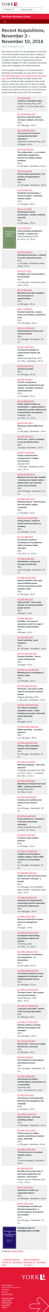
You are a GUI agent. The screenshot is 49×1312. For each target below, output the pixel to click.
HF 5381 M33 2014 (25, 599)
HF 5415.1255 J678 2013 (27, 705)
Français (7, 9)
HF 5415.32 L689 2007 (26, 816)
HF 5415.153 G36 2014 (26, 797)
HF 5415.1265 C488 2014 (28, 727)
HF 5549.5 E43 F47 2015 (27, 933)
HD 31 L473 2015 (24, 209)
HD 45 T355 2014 (24, 290)
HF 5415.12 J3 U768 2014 (28, 670)
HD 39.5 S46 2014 (24, 252)
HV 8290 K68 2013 (25, 1168)
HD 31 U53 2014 (24, 228)
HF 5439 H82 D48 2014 (27, 873)
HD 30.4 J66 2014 (24, 171)
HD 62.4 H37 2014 (25, 423)
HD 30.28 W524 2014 (26, 130)
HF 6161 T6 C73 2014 (26, 1130)
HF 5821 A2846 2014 (26, 1076)
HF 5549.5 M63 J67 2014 (27, 952)
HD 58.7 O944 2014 (25, 347)
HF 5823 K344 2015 (25, 1095)
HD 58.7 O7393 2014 (26, 328)
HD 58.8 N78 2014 (25, 380)
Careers (4, 1307)
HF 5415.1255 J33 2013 (27, 686)
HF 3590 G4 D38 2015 (26, 578)
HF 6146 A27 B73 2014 (26, 1114)
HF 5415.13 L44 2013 (26, 762)
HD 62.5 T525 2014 (25, 436)
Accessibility (6, 1305)
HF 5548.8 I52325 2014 (27, 898)
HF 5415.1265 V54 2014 (27, 743)
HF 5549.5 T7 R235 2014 (27, 1006)
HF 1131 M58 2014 (25, 537)
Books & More (17, 1251)
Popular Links (27, 10)
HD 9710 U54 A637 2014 (27, 518)
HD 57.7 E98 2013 (24, 309)
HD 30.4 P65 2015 (24, 190)
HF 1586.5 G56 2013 (25, 559)
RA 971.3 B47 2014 (25, 1204)
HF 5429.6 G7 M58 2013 (27, 851)
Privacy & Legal (7, 1303)
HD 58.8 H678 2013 (25, 366)
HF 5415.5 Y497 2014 (26, 835)
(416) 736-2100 (7, 1294)
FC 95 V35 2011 (24, 98)
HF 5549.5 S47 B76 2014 (27, 990)
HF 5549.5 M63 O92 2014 (27, 971)
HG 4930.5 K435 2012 (26, 1149)
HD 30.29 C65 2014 (25, 149)
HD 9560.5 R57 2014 (26, 499)
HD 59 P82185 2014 (25, 401)
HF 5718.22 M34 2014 (26, 1041)
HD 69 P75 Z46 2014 (26, 453)
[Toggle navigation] (5, 21)
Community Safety (8, 1298)
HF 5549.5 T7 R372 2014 (27, 1022)
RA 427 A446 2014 (25, 1187)
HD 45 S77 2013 (24, 271)
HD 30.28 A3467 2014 (26, 114)
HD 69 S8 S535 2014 (26, 474)
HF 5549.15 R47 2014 (26, 917)
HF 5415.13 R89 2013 (26, 781)
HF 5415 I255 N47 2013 (27, 654)
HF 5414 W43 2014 (25, 637)
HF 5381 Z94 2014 (25, 618)
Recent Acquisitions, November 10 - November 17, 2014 (35, 1262)
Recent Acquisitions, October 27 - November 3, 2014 (12, 1262)
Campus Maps (6, 1300)
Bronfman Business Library (16, 16)
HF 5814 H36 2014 (25, 1057)
